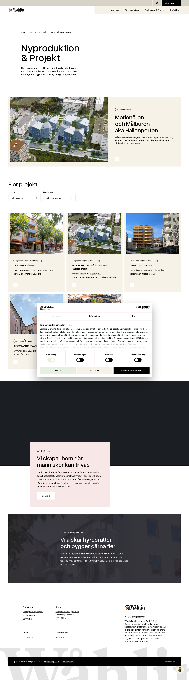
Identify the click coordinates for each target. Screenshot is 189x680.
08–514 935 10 (62, 637)
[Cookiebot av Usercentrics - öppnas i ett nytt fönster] (138, 308)
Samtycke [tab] (56, 316)
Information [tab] (94, 316)
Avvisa (58, 370)
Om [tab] (133, 316)
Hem (23, 32)
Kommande (19, 341)
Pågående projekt (123, 109)
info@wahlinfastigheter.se (67, 611)
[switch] (80, 360)
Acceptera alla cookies (131, 370)
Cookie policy (68, 661)
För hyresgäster (132, 10)
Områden (11, 192)
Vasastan (31, 341)
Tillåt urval (94, 370)
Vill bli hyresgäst (30, 615)
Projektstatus (48, 192)
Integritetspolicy (51, 661)
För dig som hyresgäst (33, 611)
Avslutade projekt (138, 260)
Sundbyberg (37, 260)
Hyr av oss (114, 10)
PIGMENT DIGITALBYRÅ (170, 661)
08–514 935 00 (29, 637)
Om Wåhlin (174, 10)
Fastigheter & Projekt (154, 10)
